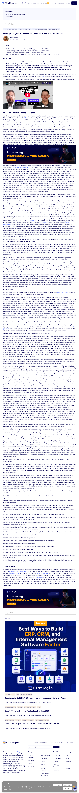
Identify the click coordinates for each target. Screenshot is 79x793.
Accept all (67, 788)
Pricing (30, 763)
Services (53, 3)
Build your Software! (31, 756)
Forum (43, 761)
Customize (67, 785)
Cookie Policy (7, 789)
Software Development (42, 720)
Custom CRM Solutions (10, 29)
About (68, 3)
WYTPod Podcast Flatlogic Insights (15, 14)
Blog (67, 755)
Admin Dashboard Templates (20, 167)
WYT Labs (26, 118)
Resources (61, 3)
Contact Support (43, 769)
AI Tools (7, 694)
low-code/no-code (13, 573)
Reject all (57, 785)
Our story (68, 761)
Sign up (74, 3)
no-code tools (44, 222)
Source (71, 62)
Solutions (44, 3)
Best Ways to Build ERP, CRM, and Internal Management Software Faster (35, 698)
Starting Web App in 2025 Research (45, 775)
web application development (18, 571)
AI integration (38, 577)
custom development (42, 573)
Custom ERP (57, 758)
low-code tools (31, 220)
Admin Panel (57, 770)
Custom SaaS (57, 755)
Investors (68, 768)
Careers (68, 765)
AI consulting (16, 752)
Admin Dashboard (10, 707)
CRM (43, 76)
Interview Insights (54, 29)
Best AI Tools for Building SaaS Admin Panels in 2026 (27, 711)
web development (62, 292)
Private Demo (32, 767)
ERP (18, 694)
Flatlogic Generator (24, 29)
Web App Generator (56, 766)
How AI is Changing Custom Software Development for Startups (32, 724)
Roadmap (44, 758)
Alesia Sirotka (14, 37)
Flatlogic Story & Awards (39, 29)
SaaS (39, 707)
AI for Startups (9, 720)
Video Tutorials (45, 765)
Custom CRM (57, 761)
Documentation (45, 755)
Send (55, 747)
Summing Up (9, 16)
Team (67, 758)
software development (10, 215)
